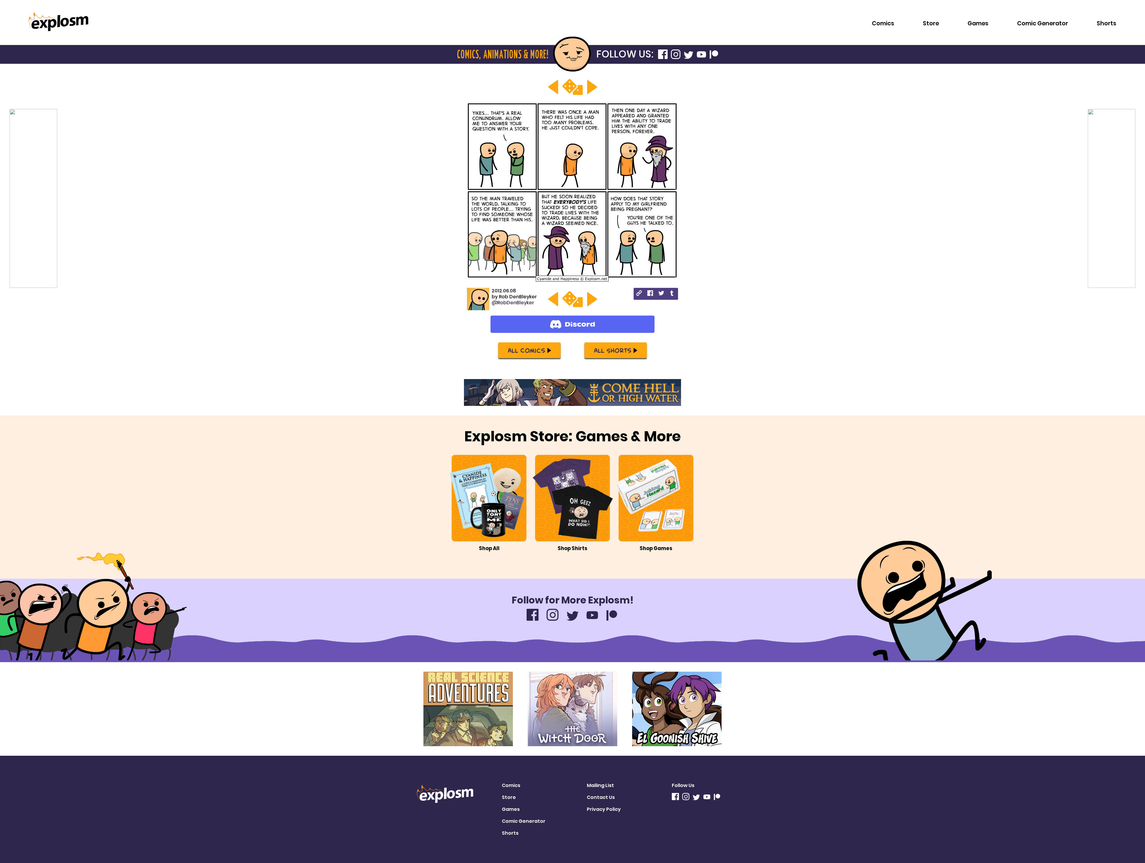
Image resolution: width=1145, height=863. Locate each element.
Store (931, 23)
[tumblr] (672, 294)
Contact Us (601, 797)
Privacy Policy (604, 809)
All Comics (526, 350)
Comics (883, 23)
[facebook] (650, 294)
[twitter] (661, 294)
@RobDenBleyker (513, 302)
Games (978, 23)
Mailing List (600, 785)
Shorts (1106, 23)
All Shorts (612, 350)
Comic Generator (1042, 23)
